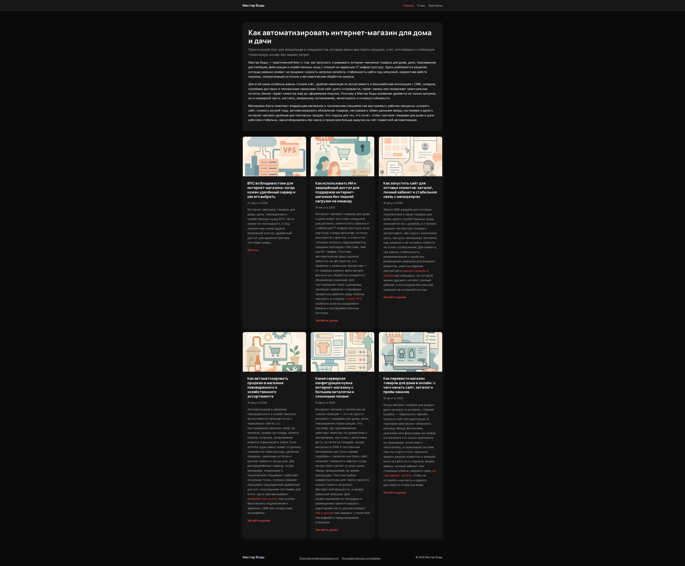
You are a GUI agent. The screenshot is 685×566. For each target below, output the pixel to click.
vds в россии (324, 513)
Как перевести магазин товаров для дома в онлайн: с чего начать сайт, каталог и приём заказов (409, 385)
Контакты (435, 5)
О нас (421, 5)
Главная (408, 5)
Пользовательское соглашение (361, 558)
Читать (252, 250)
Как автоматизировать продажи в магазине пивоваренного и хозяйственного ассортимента (267, 387)
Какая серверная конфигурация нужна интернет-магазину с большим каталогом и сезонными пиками (334, 387)
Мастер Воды (253, 5)
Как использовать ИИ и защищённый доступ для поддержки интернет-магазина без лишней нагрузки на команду (337, 192)
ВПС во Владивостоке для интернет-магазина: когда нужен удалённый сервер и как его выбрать (271, 190)
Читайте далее (326, 320)
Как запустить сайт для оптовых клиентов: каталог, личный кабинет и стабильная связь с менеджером (410, 190)
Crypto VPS (354, 298)
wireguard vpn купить (262, 499)
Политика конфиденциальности (319, 558)
